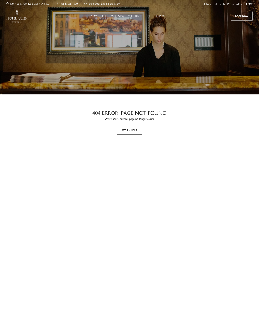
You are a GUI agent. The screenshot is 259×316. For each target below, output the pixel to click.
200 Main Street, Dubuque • (30, 3)
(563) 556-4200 (69, 3)
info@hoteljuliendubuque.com (104, 3)
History (207, 4)
